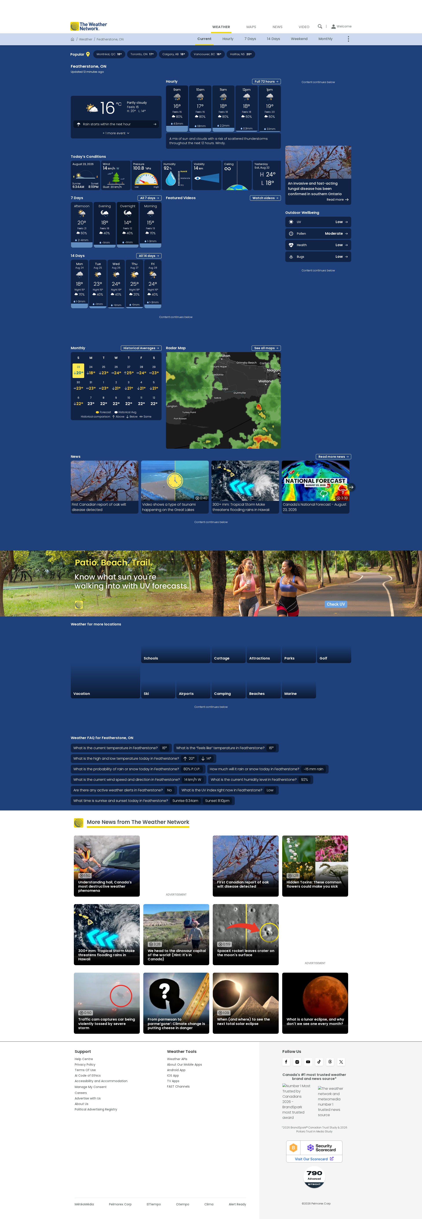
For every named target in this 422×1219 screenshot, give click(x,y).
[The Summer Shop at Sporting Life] (334, 681)
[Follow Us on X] (341, 1062)
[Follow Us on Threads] (330, 1062)
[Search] (320, 26)
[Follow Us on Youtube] (308, 1062)
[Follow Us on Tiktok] (319, 1062)
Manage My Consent (91, 1087)
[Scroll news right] (351, 487)
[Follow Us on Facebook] (286, 1062)
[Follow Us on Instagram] (297, 1062)
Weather (85, 39)
